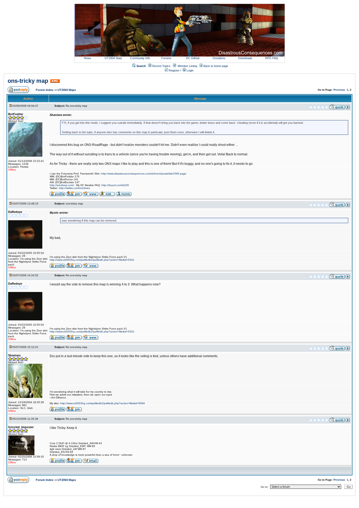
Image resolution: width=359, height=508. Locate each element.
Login (189, 70)
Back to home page (215, 66)
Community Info (140, 58)
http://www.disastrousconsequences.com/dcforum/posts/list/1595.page (143, 173)
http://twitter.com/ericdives (74, 188)
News (87, 58)
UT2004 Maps (67, 89)
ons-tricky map (28, 81)
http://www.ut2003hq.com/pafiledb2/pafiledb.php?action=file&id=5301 (92, 259)
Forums (166, 58)
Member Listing (187, 66)
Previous (339, 89)
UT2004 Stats (114, 58)
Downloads (245, 58)
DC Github (192, 58)
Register (174, 70)
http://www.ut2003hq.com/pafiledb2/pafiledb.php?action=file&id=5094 (102, 403)
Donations (219, 58)
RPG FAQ (271, 58)
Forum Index (45, 89)
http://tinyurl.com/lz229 (115, 185)
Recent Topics (161, 66)
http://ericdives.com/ (62, 185)
